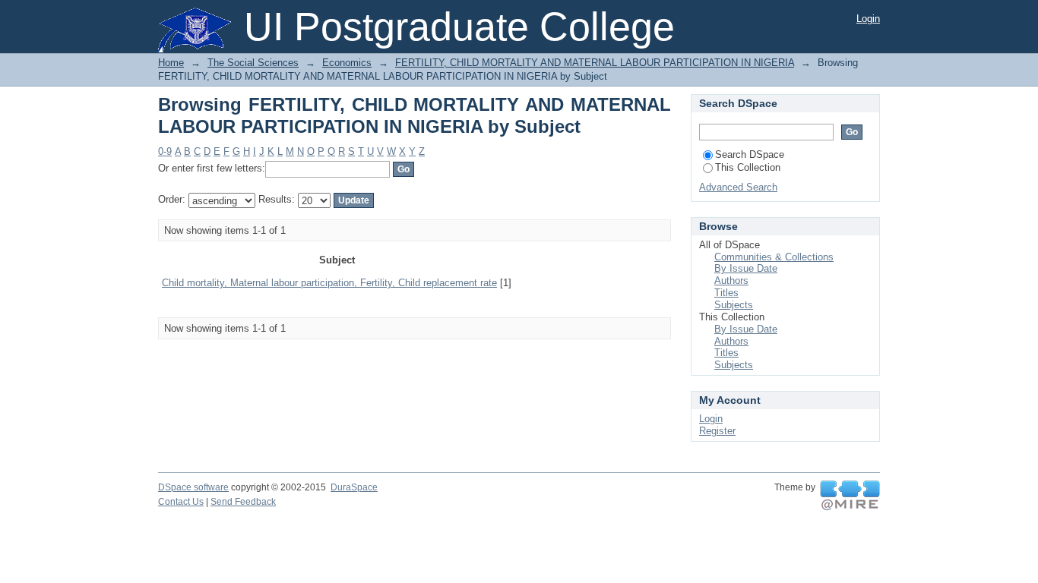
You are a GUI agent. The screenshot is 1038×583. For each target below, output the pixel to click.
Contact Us (181, 501)
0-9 (165, 151)
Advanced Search (738, 187)
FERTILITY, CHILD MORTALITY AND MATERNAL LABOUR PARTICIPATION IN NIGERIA (594, 62)
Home (171, 62)
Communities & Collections (774, 257)
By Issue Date (745, 268)
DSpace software (193, 487)
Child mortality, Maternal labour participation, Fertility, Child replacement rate (329, 282)
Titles (726, 292)
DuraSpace (354, 487)
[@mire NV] (850, 495)
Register (717, 430)
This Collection (747, 167)
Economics (347, 62)
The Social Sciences (253, 62)
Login (868, 18)
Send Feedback (243, 501)
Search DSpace (749, 154)
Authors (731, 280)
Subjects (733, 304)
